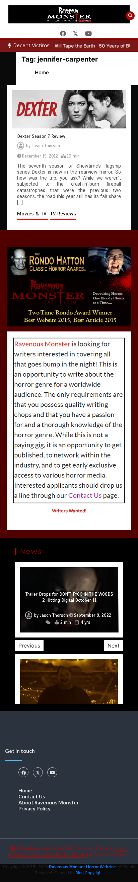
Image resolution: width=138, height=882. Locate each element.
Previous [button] (29, 645)
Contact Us (31, 796)
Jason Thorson (46, 146)
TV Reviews (63, 213)
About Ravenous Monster (48, 802)
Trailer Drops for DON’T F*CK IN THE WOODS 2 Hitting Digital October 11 (69, 597)
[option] (69, 600)
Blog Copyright (88, 873)
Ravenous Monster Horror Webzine (82, 867)
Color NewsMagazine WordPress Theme (68, 851)
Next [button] (114, 645)
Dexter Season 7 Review (41, 136)
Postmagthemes (111, 854)
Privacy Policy (34, 808)
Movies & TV (32, 213)
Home (25, 790)
